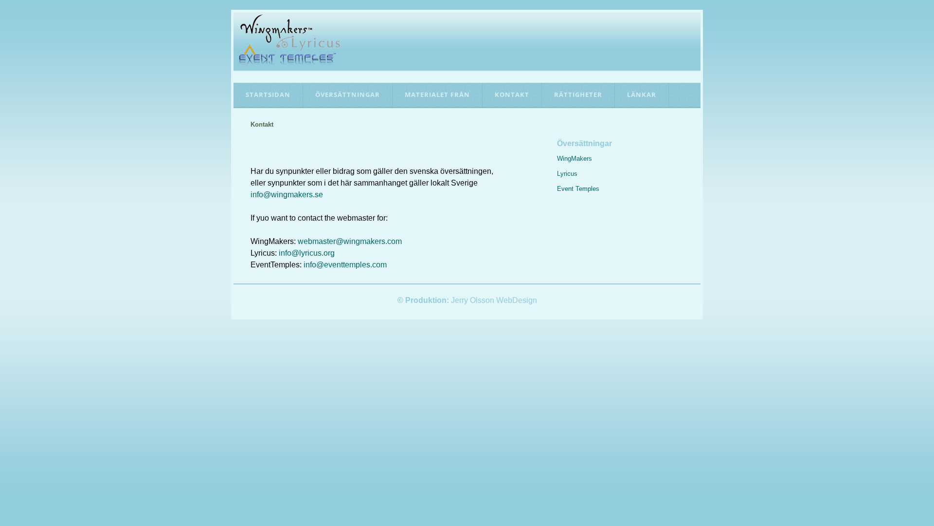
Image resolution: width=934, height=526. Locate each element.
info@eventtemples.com (345, 265)
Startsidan (268, 94)
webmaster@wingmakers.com (350, 241)
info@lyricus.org (307, 253)
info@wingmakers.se (287, 194)
